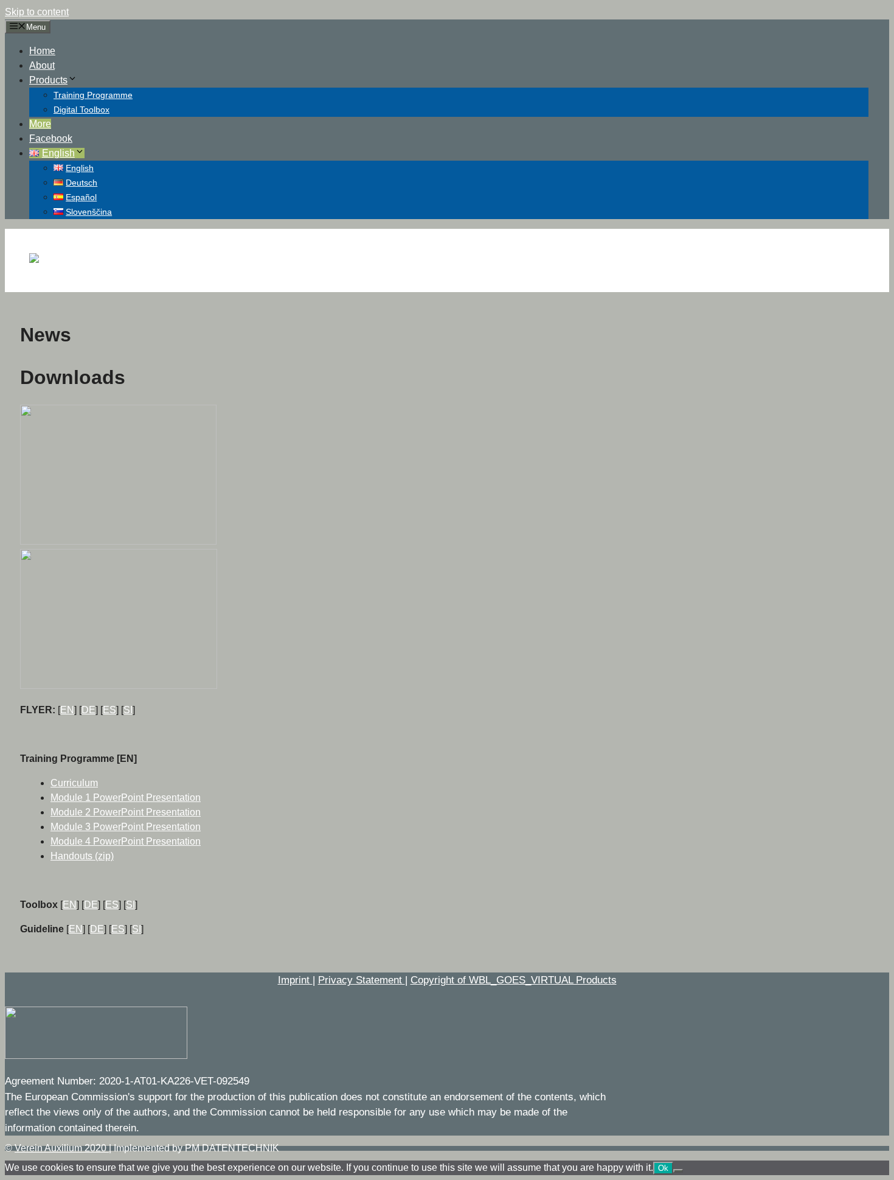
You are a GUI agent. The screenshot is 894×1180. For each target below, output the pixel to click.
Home (42, 51)
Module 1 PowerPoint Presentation (125, 797)
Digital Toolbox (81, 109)
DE (88, 710)
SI (128, 710)
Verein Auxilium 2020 (62, 1148)
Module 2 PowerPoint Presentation (125, 812)
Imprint (295, 980)
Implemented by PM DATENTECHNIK (196, 1148)
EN (67, 710)
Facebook (50, 138)
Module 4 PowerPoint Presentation (125, 841)
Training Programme (93, 95)
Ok (663, 1168)
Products (48, 80)
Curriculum (74, 783)
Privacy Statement (361, 980)
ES (109, 710)
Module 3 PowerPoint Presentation (125, 827)
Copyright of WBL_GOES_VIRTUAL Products (514, 980)
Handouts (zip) (82, 856)
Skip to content (37, 12)
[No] (678, 1171)
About (42, 65)
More (40, 124)
